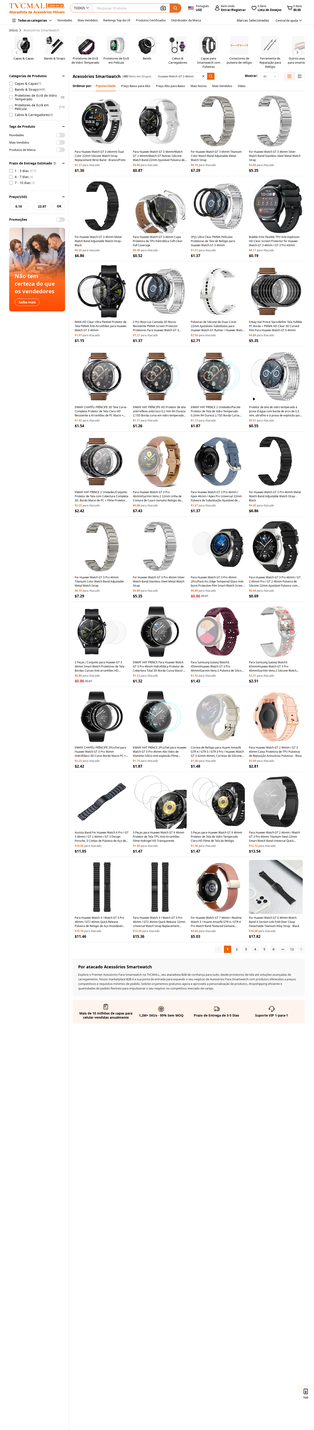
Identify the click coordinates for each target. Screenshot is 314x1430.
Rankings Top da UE (116, 20)
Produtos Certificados (151, 20)
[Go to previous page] (218, 949)
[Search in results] (210, 76)
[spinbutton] (18, 206)
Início (13, 30)
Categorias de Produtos (28, 76)
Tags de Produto (22, 126)
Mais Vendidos (88, 20)
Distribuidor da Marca (186, 20)
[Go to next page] (301, 949)
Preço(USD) (18, 197)
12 (292, 949)
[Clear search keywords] (203, 76)
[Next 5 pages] (282, 949)
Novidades (64, 20)
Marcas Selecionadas (253, 20)
